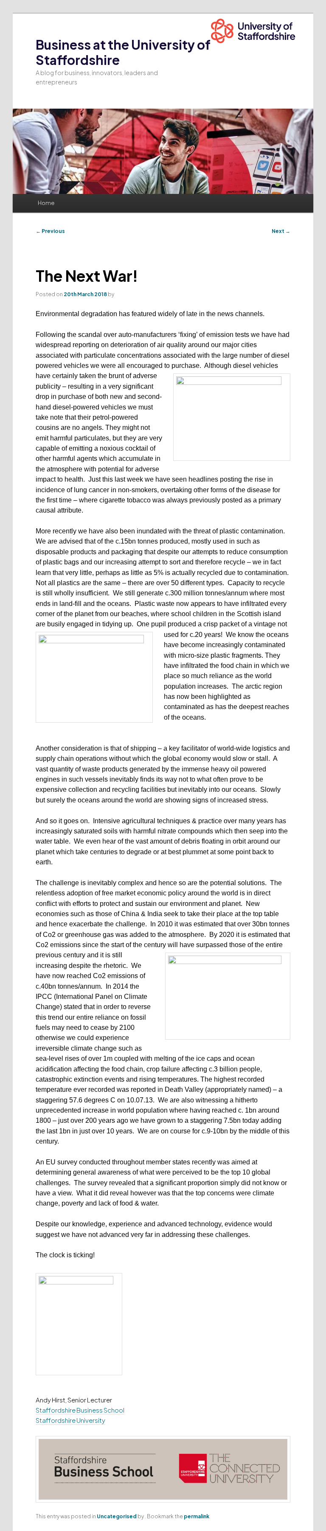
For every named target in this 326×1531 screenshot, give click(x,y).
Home (46, 202)
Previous (50, 231)
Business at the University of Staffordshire (123, 52)
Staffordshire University (70, 1420)
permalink (196, 1516)
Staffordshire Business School (80, 1410)
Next (281, 231)
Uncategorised (117, 1516)
